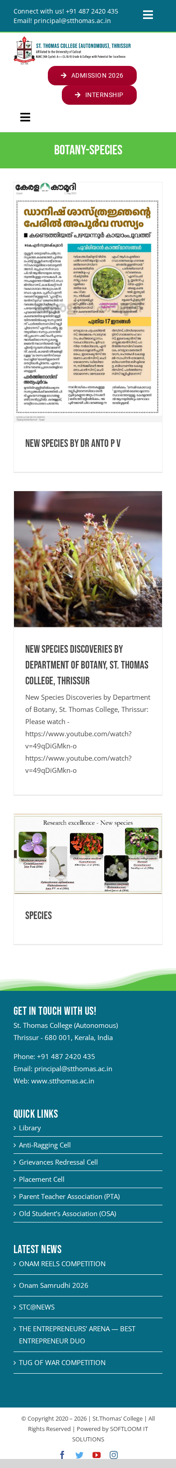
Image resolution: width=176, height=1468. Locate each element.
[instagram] (114, 1455)
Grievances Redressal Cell (58, 1161)
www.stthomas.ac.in (62, 1080)
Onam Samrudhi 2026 (53, 1285)
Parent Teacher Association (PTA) (69, 1196)
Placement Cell (42, 1179)
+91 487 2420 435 (66, 1056)
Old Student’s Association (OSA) (67, 1213)
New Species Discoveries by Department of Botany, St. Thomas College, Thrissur (86, 665)
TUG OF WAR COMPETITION (62, 1362)
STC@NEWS (37, 1306)
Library (30, 1127)
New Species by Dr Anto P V (72, 443)
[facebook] (62, 1455)
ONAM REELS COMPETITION (62, 1263)
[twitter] (79, 1455)
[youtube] (97, 1455)
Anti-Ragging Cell (45, 1144)
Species (38, 915)
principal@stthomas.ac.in (73, 1068)
